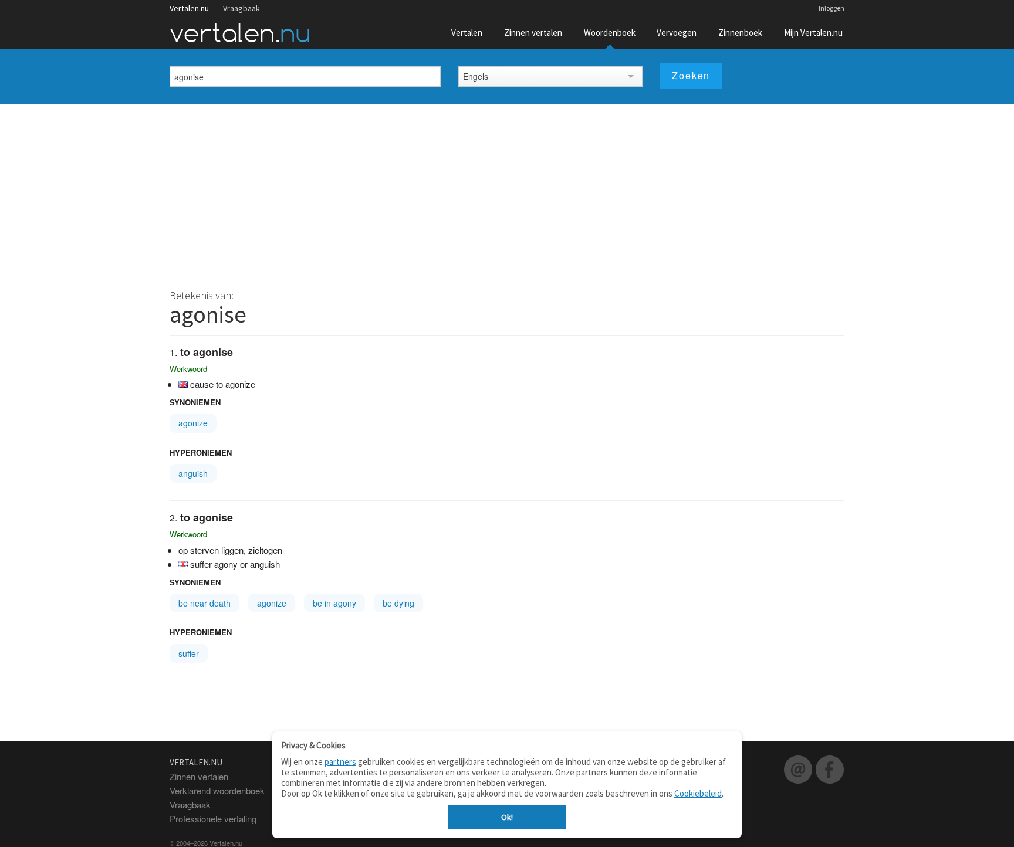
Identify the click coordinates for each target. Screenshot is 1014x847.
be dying (398, 603)
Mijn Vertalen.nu (813, 32)
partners (340, 761)
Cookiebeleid (698, 793)
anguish (193, 473)
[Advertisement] (507, 192)
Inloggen (831, 8)
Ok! (507, 817)
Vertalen (466, 32)
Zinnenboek (740, 32)
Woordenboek (610, 32)
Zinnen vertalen (533, 32)
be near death (204, 603)
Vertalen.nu (189, 8)
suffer (188, 653)
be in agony (334, 603)
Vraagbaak (241, 8)
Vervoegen (677, 32)
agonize (193, 423)
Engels (475, 76)
